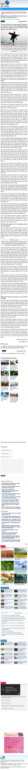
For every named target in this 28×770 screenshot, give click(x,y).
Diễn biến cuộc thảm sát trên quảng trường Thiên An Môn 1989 (22, 600)
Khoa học (13, 12)
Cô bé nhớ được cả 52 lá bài (7, 708)
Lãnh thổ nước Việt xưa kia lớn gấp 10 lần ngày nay (12, 632)
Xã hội (9, 760)
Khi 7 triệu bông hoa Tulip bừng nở (7, 559)
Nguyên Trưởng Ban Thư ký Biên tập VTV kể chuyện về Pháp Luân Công (7, 596)
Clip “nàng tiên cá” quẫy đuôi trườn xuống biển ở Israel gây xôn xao (9, 607)
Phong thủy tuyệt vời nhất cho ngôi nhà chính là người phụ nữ (9, 662)
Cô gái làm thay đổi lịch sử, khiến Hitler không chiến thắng (11, 484)
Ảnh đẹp (3, 546)
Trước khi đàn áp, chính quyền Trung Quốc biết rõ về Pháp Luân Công (22, 590)
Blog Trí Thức (3, 762)
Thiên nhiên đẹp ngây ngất (19, 584)
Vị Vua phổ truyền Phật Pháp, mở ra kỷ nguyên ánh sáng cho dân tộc (11, 517)
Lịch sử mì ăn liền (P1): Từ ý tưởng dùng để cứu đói (11, 513)
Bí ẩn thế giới (8, 12)
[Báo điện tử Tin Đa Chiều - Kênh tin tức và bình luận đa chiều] (5, 6)
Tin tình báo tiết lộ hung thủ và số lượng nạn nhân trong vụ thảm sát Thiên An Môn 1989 (7, 658)
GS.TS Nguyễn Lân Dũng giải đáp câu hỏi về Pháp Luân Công (13, 618)
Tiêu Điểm (6, 760)
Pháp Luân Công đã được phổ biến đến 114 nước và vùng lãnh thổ (22, 607)
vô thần (23, 353)
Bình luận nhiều (18, 612)
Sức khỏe (7, 761)
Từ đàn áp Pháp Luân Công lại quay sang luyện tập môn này (22, 653)
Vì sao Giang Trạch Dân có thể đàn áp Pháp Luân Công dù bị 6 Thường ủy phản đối (20, 650)
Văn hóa (22, 760)
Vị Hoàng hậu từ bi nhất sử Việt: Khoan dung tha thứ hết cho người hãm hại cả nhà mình (11, 526)
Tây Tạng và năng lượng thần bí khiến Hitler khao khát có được (10, 500)
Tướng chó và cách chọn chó (7, 631)
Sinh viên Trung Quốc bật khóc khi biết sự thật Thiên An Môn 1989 (8, 653)
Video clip (3, 683)
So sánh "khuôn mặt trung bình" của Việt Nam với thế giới (13, 616)
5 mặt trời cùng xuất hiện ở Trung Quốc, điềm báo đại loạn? (11, 494)
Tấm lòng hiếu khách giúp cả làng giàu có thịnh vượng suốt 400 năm (11, 540)
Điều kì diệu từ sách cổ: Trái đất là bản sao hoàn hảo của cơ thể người (11, 507)
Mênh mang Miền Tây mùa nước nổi (6, 572)
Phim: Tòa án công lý (6, 700)
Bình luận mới (4, 612)
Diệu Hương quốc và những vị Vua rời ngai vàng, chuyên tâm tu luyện (11, 520)
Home (3, 12)
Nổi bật (22, 761)
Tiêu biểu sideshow (18, 12)
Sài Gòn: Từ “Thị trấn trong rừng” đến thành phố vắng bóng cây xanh (7, 591)
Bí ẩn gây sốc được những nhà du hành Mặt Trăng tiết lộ (11, 487)
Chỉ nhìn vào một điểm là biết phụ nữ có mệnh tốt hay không (22, 657)
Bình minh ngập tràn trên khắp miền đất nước (20, 559)
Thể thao (2, 761)
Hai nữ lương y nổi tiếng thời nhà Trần (11, 523)
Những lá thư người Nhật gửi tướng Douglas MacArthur (9, 533)
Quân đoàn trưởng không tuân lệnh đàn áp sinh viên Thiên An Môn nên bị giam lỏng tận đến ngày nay (20, 644)
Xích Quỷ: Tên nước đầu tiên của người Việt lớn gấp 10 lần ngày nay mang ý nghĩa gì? (20, 596)
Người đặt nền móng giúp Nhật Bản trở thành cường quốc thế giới (9, 643)
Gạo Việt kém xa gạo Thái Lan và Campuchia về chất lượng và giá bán (7, 650)
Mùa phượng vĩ (4, 584)
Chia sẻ (10, 761)
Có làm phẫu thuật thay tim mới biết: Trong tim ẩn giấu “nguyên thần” (10, 504)
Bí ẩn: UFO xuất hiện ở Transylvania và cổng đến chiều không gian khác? (10, 490)
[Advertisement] (12, 413)
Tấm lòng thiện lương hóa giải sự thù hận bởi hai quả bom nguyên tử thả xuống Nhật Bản (11, 537)
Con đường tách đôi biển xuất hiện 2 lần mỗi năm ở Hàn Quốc (11, 497)
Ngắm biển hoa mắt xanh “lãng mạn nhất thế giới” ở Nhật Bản (20, 572)
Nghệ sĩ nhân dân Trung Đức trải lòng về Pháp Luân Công (13, 705)
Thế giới (13, 760)
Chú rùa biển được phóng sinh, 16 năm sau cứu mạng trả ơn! (22, 603)
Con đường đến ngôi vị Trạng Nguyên (10, 530)
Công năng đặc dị (11, 353)
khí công (18, 353)
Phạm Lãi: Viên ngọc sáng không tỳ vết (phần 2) (11, 615)
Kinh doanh (17, 760)
